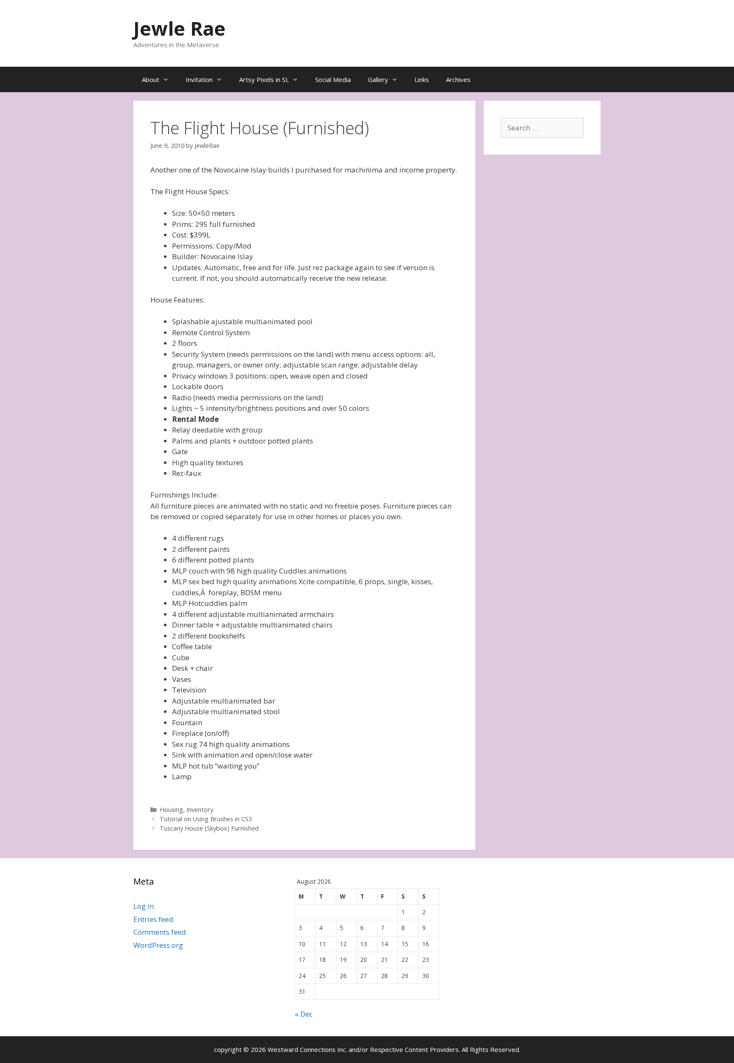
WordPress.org (158, 945)
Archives (458, 79)
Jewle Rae (179, 28)
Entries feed (153, 919)
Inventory (199, 810)
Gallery (378, 79)
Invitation (199, 79)
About (150, 79)
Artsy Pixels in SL (264, 79)
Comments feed (159, 932)
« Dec (304, 1014)
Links (422, 79)
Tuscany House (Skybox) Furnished (209, 828)
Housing (171, 810)
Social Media (333, 79)
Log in (143, 906)
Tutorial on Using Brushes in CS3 (206, 819)
